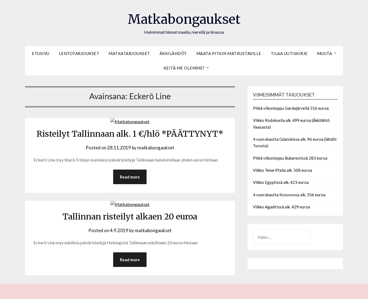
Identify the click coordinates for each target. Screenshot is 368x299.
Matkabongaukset (184, 19)
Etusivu (41, 53)
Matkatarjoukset (129, 53)
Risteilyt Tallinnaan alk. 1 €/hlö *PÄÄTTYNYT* (130, 134)
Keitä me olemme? (184, 68)
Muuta (324, 53)
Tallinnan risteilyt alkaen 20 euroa (130, 216)
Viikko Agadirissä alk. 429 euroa (281, 206)
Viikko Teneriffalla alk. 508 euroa (282, 170)
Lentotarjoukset (79, 53)
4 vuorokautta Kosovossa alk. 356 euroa (289, 194)
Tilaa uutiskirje (289, 53)
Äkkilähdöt (173, 53)
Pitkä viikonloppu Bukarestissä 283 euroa (290, 158)
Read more (130, 176)
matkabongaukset (155, 147)
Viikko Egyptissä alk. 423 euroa (281, 182)
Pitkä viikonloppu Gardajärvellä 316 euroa (291, 108)
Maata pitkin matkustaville (228, 53)
